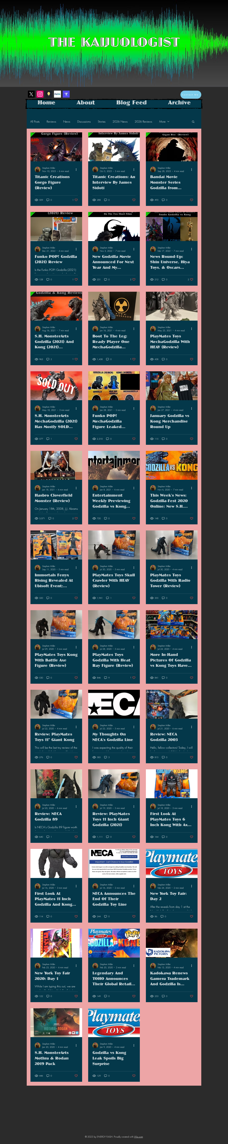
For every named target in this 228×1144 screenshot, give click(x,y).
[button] (193, 122)
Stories (101, 121)
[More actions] (77, 169)
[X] (31, 94)
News (66, 121)
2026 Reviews (143, 121)
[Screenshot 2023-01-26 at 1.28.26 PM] (66, 94)
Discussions (84, 121)
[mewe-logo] (57, 94)
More (162, 121)
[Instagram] (40, 94)
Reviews (51, 121)
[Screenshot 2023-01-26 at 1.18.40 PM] (48, 94)
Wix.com (138, 1136)
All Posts (35, 121)
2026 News (120, 121)
